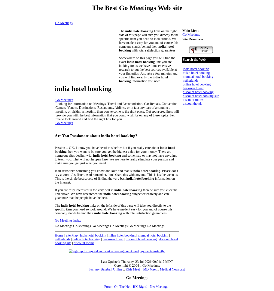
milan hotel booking (122, 235)
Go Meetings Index (68, 220)
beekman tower (113, 239)
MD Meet (149, 269)
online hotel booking (86, 239)
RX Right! (140, 286)
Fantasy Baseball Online (105, 269)
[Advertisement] (87, 56)
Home (59, 235)
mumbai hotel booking (153, 235)
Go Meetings (64, 23)
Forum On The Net (117, 286)
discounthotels (192, 103)
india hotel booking (93, 235)
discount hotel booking (141, 239)
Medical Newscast (172, 269)
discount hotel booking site (201, 96)
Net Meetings (159, 286)
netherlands (62, 239)
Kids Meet (133, 269)
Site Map (72, 235)
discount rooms (84, 243)
